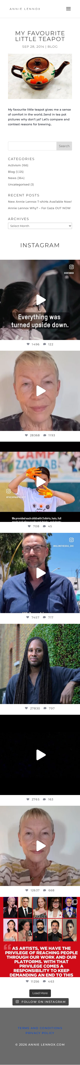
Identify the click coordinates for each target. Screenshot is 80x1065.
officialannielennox (39, 264)
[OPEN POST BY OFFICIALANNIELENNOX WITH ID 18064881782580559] (40, 755)
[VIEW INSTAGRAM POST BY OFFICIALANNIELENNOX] (76, 334)
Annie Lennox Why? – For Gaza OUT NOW (39, 208)
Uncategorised (19, 184)
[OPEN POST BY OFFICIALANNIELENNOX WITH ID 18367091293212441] (40, 846)
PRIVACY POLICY (40, 1033)
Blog (53, 47)
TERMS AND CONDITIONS (40, 1028)
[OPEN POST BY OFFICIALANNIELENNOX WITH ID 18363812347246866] (40, 573)
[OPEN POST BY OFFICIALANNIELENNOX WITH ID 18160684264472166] (40, 482)
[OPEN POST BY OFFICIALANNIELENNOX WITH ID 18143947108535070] (40, 937)
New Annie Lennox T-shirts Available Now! (40, 201)
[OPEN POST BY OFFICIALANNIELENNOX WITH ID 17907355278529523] (40, 391)
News (12, 178)
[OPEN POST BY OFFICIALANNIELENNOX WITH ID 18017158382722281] (40, 300)
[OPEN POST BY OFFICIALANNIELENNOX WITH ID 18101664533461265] (40, 664)
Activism (14, 165)
